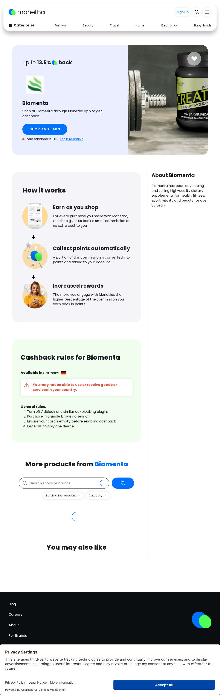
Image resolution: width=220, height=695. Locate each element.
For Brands (18, 635)
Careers (15, 614)
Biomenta (111, 464)
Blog (12, 604)
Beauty (88, 25)
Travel (114, 25)
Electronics (169, 25)
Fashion (60, 25)
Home (140, 25)
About (14, 625)
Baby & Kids (202, 25)
